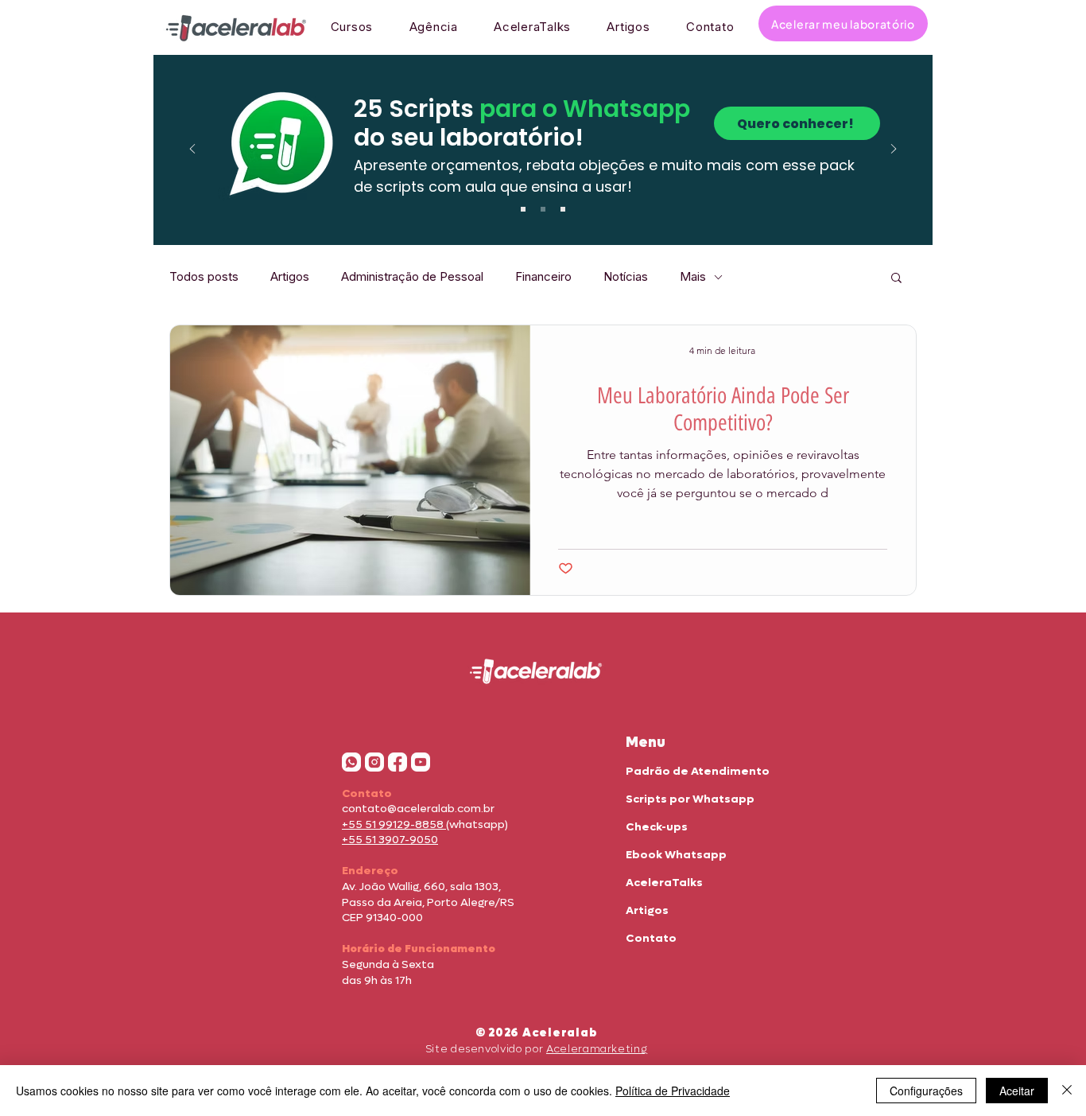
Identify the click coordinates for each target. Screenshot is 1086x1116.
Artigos (289, 277)
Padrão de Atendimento (698, 771)
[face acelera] (397, 762)
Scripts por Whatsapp (690, 799)
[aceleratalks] (420, 762)
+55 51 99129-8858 (394, 824)
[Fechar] (1066, 1090)
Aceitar (1016, 1091)
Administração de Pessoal (412, 277)
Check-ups (657, 826)
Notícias (625, 277)
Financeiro (543, 277)
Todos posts (204, 277)
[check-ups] (562, 209)
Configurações (926, 1091)
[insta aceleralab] (374, 762)
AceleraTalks (664, 882)
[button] (896, 278)
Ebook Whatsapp (676, 854)
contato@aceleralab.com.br (418, 808)
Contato (651, 938)
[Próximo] (894, 150)
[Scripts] (543, 209)
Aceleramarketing (596, 1049)
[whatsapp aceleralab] (351, 762)
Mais (693, 277)
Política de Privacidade (672, 1091)
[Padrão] (523, 209)
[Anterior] (192, 150)
